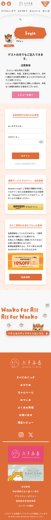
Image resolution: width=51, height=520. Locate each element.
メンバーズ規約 (25, 505)
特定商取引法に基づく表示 (26, 491)
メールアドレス (16, 126)
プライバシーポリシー (26, 496)
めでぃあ (46, 11)
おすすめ (25, 385)
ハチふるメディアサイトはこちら (26, 333)
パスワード (14, 137)
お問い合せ (26, 415)
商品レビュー (26, 422)
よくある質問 (26, 407)
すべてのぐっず (7, 11)
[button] (25, 207)
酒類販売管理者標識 (26, 501)
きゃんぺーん (35, 11)
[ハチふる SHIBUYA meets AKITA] (25, 4)
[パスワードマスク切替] (40, 141)
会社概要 (25, 486)
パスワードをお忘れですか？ (25, 163)
